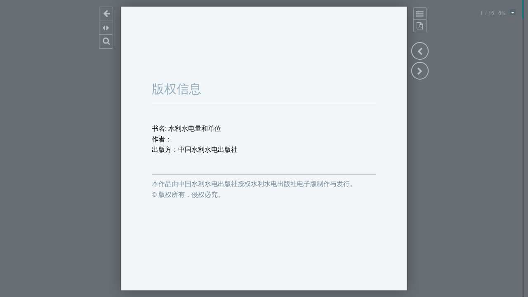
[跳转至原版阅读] (420, 26)
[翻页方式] (106, 28)
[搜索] (106, 41)
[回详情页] (106, 14)
